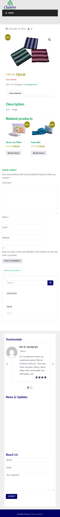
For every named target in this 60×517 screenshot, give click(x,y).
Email (5, 228)
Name (5, 217)
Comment (7, 183)
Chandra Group (10, 5)
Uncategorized (30, 84)
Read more (13, 153)
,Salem (22, 351)
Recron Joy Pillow (13, 270)
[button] (49, 39)
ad (31, 29)
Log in (9, 313)
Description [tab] (15, 93)
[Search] (50, 282)
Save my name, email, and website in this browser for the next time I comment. (30, 253)
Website (5, 238)
